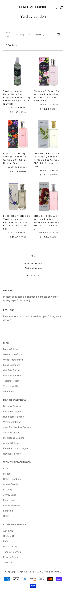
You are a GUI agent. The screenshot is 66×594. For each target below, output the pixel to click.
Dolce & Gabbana (12, 479)
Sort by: (15, 35)
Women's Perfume (12, 354)
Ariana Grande (10, 484)
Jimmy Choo (9, 494)
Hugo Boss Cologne (13, 416)
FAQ (5, 541)
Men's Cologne (11, 349)
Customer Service (14, 524)
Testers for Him (11, 386)
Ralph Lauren (10, 500)
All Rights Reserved (48, 572)
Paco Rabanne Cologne (15, 448)
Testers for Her (11, 380)
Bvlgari (6, 473)
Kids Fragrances (11, 365)
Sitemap (7, 562)
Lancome (8, 510)
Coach (6, 468)
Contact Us (9, 536)
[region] (33, 262)
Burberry (7, 489)
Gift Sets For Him (12, 375)
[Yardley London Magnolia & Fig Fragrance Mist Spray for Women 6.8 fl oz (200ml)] (17, 71)
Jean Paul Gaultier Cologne (17, 427)
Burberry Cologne (12, 406)
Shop (6, 342)
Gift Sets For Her (11, 370)
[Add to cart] (28, 83)
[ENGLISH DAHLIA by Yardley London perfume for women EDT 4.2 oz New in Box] (48, 196)
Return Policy (10, 546)
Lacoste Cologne (12, 411)
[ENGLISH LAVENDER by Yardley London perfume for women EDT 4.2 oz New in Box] (17, 196)
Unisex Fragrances (13, 359)
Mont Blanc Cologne (13, 437)
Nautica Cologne (12, 453)
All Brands (8, 391)
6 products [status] (11, 45)
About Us (8, 530)
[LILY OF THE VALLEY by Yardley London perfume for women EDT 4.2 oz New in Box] (48, 133)
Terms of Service (12, 551)
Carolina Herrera (11, 505)
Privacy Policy (10, 557)
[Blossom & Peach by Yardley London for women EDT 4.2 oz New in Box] (48, 71)
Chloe (6, 516)
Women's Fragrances (17, 462)
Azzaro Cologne (11, 432)
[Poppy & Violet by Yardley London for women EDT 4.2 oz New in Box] (17, 133)
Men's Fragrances (14, 399)
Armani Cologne (11, 443)
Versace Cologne (12, 422)
